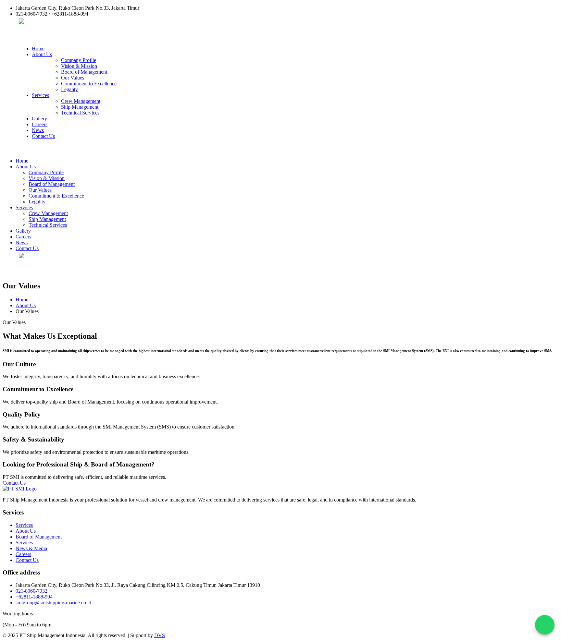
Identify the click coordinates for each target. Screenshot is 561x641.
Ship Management (79, 107)
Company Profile (78, 60)
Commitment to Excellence (89, 83)
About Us (42, 54)
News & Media (31, 548)
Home (38, 48)
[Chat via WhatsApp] (545, 625)
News (38, 130)
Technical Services (80, 112)
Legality (69, 89)
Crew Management (80, 101)
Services (40, 95)
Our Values (72, 77)
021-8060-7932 (31, 591)
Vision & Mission (79, 66)
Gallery (39, 118)
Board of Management (84, 72)
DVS (159, 635)
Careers (39, 124)
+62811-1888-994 (34, 596)
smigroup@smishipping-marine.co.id (53, 602)
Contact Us (43, 136)
